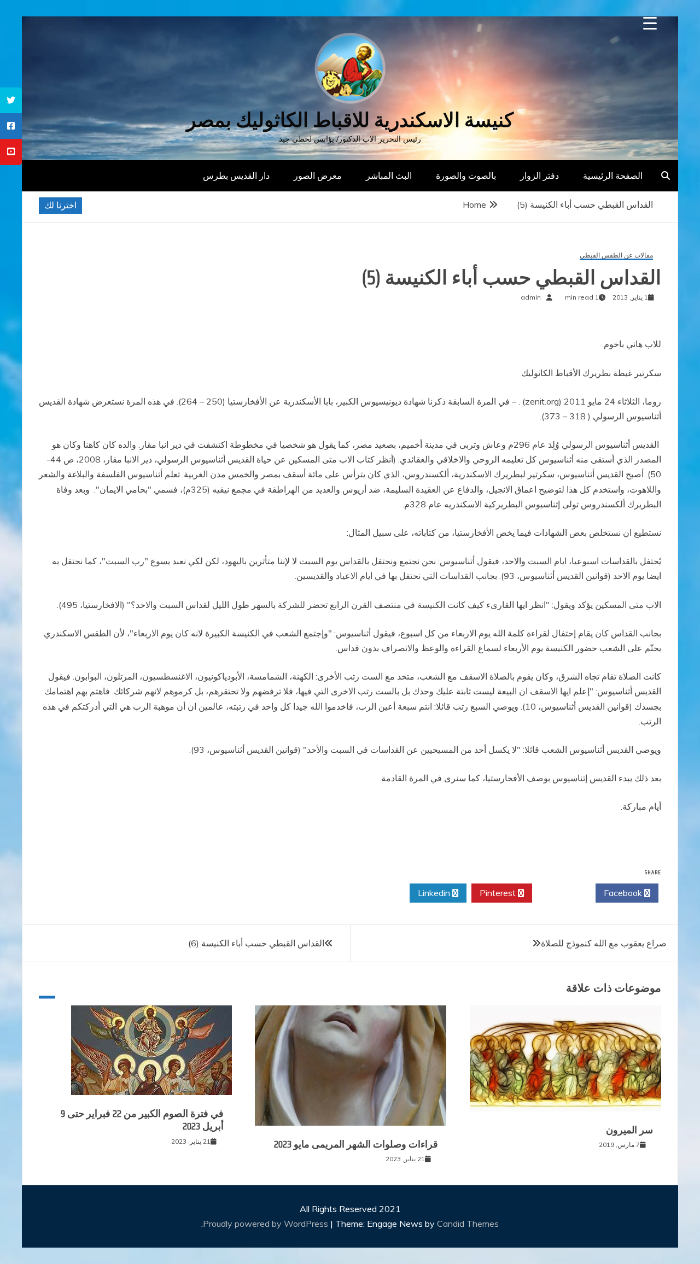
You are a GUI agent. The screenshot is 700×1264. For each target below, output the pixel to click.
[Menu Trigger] (650, 23)
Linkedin (435, 892)
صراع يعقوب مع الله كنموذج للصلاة (604, 943)
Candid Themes (468, 1223)
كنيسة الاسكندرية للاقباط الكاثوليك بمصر (350, 120)
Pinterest (499, 892)
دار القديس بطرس (236, 175)
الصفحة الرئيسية (613, 175)
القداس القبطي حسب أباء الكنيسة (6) (256, 943)
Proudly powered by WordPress (266, 1223)
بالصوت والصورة (466, 175)
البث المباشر (389, 175)
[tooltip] (11, 100)
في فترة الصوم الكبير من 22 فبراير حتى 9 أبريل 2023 (142, 1120)
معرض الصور (318, 175)
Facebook (624, 892)
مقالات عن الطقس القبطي (616, 255)
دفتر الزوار (539, 175)
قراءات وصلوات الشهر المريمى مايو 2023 (356, 1144)
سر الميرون (629, 1130)
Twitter (560, 892)
